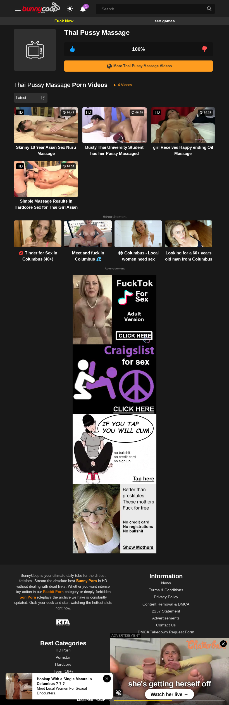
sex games (164, 21)
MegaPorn (85, 700)
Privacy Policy (166, 597)
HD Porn (63, 650)
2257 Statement (166, 611)
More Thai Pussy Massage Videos (142, 66)
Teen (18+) (63, 671)
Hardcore (63, 664)
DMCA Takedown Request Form (166, 632)
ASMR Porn (105, 700)
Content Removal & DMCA (165, 604)
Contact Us (166, 625)
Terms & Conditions (166, 590)
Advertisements (166, 618)
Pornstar (63, 657)
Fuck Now (63, 21)
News (166, 583)
